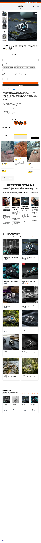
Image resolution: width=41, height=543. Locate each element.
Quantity (3, 76)
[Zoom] (36, 13)
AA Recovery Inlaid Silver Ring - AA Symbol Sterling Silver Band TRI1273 (11, 329)
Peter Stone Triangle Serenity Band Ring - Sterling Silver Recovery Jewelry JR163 (29, 329)
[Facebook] (25, 2)
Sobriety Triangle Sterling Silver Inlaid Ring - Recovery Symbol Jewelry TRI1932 (29, 306)
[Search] (34, 6)
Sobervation (5, 256)
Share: (3, 127)
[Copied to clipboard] (11, 127)
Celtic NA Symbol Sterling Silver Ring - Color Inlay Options (29, 282)
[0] (37, 6)
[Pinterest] (29, 2)
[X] (6, 127)
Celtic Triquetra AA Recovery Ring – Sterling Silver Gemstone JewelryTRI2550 (29, 377)
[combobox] (4, 540)
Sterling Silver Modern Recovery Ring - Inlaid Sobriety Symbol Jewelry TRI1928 (11, 306)
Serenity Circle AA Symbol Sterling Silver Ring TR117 (11, 352)
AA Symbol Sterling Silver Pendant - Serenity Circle (15, 407)
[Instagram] (26, 2)
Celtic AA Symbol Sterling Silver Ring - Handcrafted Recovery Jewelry (11, 258)
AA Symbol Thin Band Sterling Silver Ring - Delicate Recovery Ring (11, 282)
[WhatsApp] (9, 127)
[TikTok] (30, 2)
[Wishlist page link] (31, 6)
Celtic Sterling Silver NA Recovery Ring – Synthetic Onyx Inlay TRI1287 (29, 353)
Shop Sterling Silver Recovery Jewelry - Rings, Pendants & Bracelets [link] (29, 393)
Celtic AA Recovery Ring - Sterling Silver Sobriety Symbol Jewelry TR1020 (28, 258)
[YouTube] (28, 2)
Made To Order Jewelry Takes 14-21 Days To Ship (7, 0)
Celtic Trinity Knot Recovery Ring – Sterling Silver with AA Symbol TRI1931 (11, 377)
